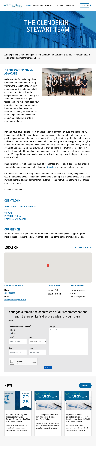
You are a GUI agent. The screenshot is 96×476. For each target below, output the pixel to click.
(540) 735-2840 (9, 293)
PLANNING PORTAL (13, 216)
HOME (28, 5)
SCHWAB (8, 213)
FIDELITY (8, 209)
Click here (51, 167)
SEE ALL (85, 386)
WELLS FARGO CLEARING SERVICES (20, 206)
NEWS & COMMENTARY (66, 5)
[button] (48, 265)
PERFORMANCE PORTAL (15, 219)
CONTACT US (84, 5)
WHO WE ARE (38, 5)
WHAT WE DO (50, 5)
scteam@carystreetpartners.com (15, 300)
